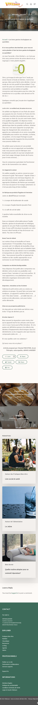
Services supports (7, 666)
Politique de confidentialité (10, 685)
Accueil (4, 39)
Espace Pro (5, 671)
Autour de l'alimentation (13, 521)
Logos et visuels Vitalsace (9, 690)
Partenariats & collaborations (10, 664)
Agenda (4, 648)
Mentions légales (7, 683)
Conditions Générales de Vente (11, 687)
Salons (4, 650)
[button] (35, 4)
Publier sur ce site (7, 662)
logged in (14, 593)
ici (8, 615)
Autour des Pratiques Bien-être (16, 474)
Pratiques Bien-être (7, 636)
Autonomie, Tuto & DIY (19, 14)
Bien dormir (9, 564)
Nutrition (4, 638)
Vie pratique (5, 641)
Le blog (4, 645)
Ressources (5, 643)
